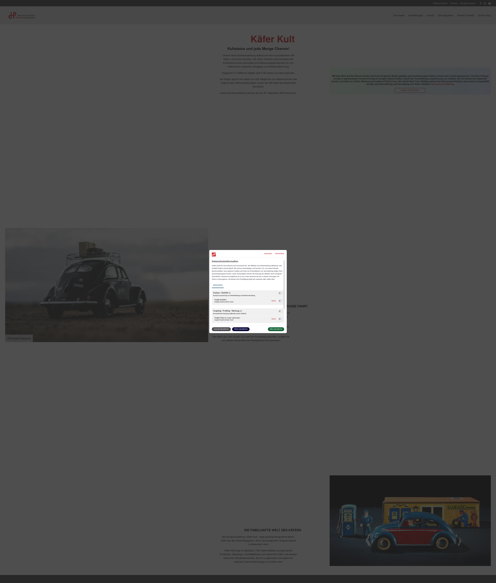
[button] (280, 293)
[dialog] (248, 291)
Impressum (268, 254)
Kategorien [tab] (218, 285)
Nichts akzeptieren (241, 329)
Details (274, 301)
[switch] (280, 293)
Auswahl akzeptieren (221, 329)
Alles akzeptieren (276, 329)
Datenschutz (279, 254)
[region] (248, 292)
